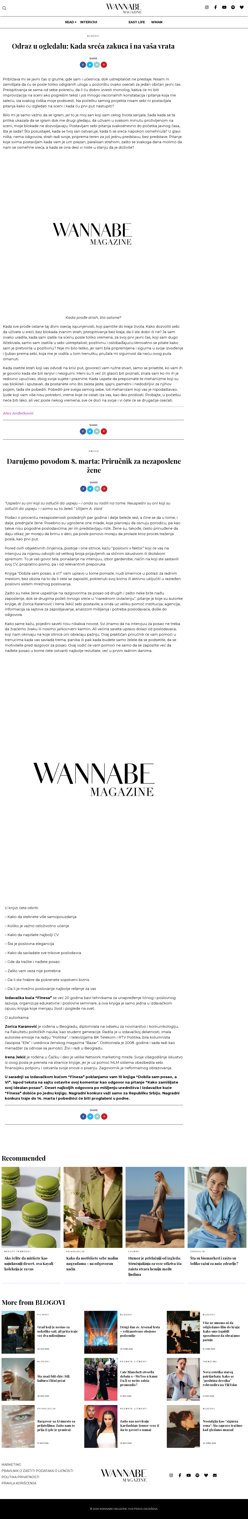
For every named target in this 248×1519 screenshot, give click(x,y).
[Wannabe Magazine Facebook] (215, 7)
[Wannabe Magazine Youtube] (224, 7)
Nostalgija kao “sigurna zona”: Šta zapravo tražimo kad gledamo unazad (222, 1425)
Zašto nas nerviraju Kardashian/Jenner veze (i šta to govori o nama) (139, 1425)
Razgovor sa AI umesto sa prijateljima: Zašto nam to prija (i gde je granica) (56, 1425)
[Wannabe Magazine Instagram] (206, 7)
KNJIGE (94, 451)
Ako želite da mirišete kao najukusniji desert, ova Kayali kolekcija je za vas (28, 1263)
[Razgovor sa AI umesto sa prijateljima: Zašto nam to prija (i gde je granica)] (18, 1426)
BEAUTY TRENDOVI (17, 1251)
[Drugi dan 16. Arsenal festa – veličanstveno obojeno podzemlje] (100, 1332)
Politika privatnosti (20, 1477)
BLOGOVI (93, 36)
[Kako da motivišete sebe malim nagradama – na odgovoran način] (93, 1207)
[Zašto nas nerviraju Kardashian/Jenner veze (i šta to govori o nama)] (100, 1426)
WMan (156, 22)
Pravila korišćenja (19, 1483)
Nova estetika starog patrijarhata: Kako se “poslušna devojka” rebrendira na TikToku (220, 1378)
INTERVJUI (88, 22)
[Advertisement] (216, 60)
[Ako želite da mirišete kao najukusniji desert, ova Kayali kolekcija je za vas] (31, 1207)
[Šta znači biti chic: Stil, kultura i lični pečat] (18, 1379)
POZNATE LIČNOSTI (133, 1362)
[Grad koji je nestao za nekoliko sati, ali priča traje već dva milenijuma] (18, 1332)
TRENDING (210, 1362)
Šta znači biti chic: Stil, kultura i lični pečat (53, 1378)
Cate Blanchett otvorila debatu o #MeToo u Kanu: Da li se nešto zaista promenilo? (139, 1378)
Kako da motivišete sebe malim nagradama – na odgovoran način (92, 1263)
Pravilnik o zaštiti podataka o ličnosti (37, 1471)
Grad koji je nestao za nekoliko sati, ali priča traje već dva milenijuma (57, 1331)
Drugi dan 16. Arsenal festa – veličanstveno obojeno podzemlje (140, 1331)
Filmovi (43, 1315)
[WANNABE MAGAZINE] (124, 1480)
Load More (124, 1134)
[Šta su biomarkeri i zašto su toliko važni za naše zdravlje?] (217, 1207)
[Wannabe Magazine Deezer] (241, 7)
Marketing (11, 1464)
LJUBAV (133, 1251)
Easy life (137, 22)
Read (69, 22)
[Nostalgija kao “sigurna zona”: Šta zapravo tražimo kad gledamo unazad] (183, 1426)
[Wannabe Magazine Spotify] (233, 7)
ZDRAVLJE (197, 1251)
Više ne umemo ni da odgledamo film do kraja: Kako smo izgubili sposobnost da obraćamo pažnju (221, 1331)
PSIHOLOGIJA (75, 1251)
